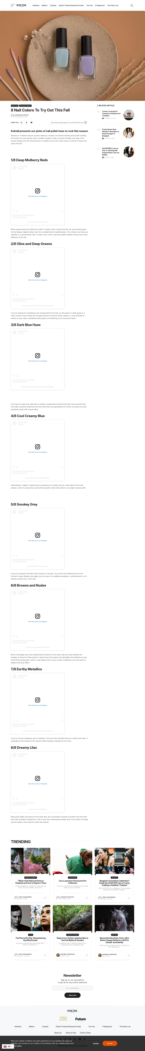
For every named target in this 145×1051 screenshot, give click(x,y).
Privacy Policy (85, 1033)
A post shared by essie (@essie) (38, 222)
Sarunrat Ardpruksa (67, 954)
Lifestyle (53, 5)
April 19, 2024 (64, 956)
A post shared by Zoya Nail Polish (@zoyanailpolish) (37, 386)
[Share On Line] (31, 123)
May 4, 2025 (106, 956)
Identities (36, 5)
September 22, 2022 (109, 118)
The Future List (112, 5)
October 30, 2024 (108, 138)
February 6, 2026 (108, 157)
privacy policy (16, 1046)
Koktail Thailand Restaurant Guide (71, 5)
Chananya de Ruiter (21, 115)
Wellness (114, 877)
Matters (44, 5)
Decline (96, 1043)
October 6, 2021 (65, 899)
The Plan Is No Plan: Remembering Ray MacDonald (30, 939)
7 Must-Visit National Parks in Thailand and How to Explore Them (30, 882)
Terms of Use (70, 1033)
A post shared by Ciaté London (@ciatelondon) (37, 731)
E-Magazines (100, 5)
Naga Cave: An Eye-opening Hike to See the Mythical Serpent (72, 939)
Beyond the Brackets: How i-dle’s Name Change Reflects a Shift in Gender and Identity (114, 940)
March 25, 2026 (107, 899)
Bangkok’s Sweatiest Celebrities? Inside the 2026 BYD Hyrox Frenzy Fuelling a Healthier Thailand (114, 883)
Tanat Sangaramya (25, 897)
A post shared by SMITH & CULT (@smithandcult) (37, 305)
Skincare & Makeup (25, 105)
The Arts (89, 5)
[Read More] (45, 898)
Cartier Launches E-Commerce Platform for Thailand (111, 113)
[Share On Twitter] (21, 123)
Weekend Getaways (30, 877)
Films (30, 934)
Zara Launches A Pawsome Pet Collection (72, 882)
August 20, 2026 (23, 956)
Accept (109, 1043)
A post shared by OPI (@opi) (38, 809)
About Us (58, 1033)
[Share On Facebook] (26, 123)
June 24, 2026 (22, 899)
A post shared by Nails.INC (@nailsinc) (38, 478)
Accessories (72, 877)
